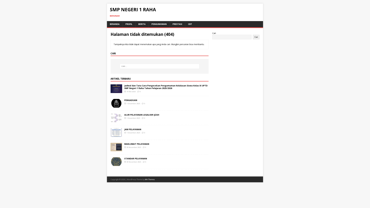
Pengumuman (159, 24)
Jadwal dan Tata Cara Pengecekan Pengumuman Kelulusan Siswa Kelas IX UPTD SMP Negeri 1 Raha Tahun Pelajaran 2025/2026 (166, 87)
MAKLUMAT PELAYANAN (136, 144)
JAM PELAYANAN (132, 129)
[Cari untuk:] (159, 66)
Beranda (115, 24)
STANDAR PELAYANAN (135, 158)
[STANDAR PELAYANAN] (116, 164)
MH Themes (150, 179)
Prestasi (177, 24)
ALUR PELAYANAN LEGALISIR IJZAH (141, 114)
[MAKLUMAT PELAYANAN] (116, 149)
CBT (190, 24)
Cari (214, 33)
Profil (128, 24)
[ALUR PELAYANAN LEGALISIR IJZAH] (116, 120)
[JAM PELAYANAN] (116, 135)
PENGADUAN (130, 100)
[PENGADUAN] (116, 106)
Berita (142, 24)
